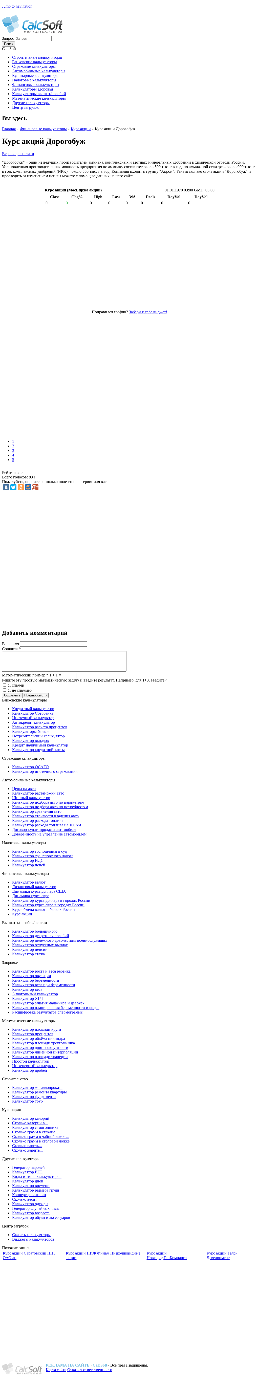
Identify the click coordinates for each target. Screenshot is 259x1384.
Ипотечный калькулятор (33, 718)
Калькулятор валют (29, 882)
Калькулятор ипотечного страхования (44, 771)
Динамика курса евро (30, 896)
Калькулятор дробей (29, 1070)
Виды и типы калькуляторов (36, 1176)
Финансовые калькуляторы (43, 129)
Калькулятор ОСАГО (30, 767)
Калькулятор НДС (28, 860)
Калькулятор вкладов (30, 740)
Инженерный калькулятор (34, 1066)
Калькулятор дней (27, 1181)
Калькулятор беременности (35, 980)
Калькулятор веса (27, 989)
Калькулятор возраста (31, 1213)
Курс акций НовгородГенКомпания (167, 1255)
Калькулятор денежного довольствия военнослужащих (59, 940)
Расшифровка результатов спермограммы (47, 1012)
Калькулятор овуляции (31, 976)
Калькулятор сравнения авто (36, 811)
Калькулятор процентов (32, 1034)
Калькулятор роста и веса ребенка (41, 971)
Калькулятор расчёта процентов (39, 727)
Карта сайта (56, 1370)
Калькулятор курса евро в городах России (48, 905)
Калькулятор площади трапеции (40, 1057)
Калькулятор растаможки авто (38, 793)
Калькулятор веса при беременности (43, 985)
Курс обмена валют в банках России (43, 909)
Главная (9, 129)
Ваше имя (11, 644)
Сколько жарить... (27, 1150)
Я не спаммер (20, 690)
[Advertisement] (75, 375)
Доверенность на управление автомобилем (49, 834)
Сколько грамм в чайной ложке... (40, 1136)
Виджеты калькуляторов (33, 1239)
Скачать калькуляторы (31, 1235)
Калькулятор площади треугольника (43, 1043)
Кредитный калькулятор (33, 709)
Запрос (8, 38)
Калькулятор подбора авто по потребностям (50, 807)
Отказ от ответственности (89, 1370)
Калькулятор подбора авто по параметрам (48, 802)
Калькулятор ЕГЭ (27, 1172)
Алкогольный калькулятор (35, 994)
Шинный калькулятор (31, 798)
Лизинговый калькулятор (34, 887)
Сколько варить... (27, 1146)
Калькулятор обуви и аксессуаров (41, 1217)
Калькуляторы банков (31, 731)
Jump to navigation (17, 6)
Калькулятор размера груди (35, 1190)
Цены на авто (24, 788)
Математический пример (25, 675)
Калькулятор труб (27, 1101)
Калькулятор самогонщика (35, 1127)
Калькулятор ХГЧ (27, 998)
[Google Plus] (35, 487)
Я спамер (16, 685)
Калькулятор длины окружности (40, 1047)
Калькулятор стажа (28, 954)
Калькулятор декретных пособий (40, 936)
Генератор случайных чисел (36, 1208)
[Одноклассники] (21, 487)
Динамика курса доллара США (39, 891)
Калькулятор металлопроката (37, 1087)
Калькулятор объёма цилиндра (38, 1038)
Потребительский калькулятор (38, 736)
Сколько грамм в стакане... (35, 1132)
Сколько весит (24, 1199)
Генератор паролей (28, 1167)
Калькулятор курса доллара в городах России (51, 900)
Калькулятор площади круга (36, 1029)
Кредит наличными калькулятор (40, 745)
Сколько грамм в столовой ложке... (42, 1141)
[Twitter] (13, 487)
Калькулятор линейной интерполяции (45, 1052)
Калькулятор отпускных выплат (40, 945)
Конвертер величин (29, 1195)
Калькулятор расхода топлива (37, 820)
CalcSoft (100, 1365)
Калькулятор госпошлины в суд (39, 851)
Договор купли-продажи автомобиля (44, 829)
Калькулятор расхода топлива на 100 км (46, 825)
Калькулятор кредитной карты (38, 750)
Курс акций (81, 129)
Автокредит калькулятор (33, 722)
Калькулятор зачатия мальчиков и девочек (48, 1003)
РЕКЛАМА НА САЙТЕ (68, 1365)
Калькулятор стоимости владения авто (45, 816)
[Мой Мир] (28, 487)
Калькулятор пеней (28, 865)
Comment (11, 649)
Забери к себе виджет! (148, 312)
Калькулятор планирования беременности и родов (55, 1007)
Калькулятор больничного (34, 931)
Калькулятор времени (31, 1185)
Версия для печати (18, 153)
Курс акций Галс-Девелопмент (222, 1255)
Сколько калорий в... (30, 1123)
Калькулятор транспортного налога (42, 856)
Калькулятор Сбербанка (32, 713)
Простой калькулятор (30, 1061)
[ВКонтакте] (6, 487)
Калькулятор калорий (30, 1118)
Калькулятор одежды (30, 1204)
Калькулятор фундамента (34, 1096)
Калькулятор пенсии (30, 949)
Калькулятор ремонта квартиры (39, 1092)
